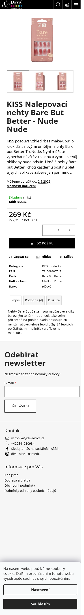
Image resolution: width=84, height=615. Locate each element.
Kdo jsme (11, 475)
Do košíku (45, 243)
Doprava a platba (17, 480)
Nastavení (40, 589)
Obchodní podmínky (19, 485)
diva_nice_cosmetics (26, 454)
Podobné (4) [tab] (34, 300)
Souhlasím (40, 604)
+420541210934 (22, 443)
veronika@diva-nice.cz (28, 438)
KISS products (51, 266)
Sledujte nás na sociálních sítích (35, 448)
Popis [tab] (16, 300)
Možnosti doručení (21, 186)
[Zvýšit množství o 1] (69, 230)
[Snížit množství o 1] (48, 230)
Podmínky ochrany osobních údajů (30, 490)
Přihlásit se (20, 406)
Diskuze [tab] (54, 300)
